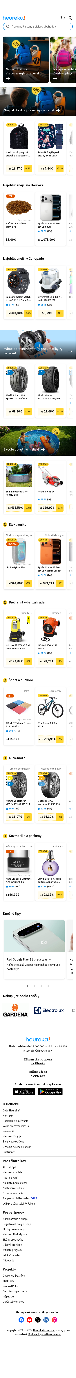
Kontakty (8, 1116)
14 (49, 575)
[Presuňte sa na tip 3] (41, 986)
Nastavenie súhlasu (14, 1188)
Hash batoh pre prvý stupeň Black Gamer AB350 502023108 (17, 154)
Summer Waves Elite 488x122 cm (17, 493)
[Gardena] (15, 1010)
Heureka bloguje (12, 1136)
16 (49, 653)
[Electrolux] (49, 1010)
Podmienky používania (15, 1121)
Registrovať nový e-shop (17, 1224)
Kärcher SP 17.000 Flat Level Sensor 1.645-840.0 (18, 647)
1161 (50, 886)
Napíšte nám (38, 1063)
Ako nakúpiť (9, 1167)
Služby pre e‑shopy (14, 1229)
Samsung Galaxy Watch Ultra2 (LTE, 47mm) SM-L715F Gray (18, 299)
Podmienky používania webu (44, 1334)
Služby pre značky (13, 1240)
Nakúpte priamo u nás (15, 1183)
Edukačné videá (12, 1255)
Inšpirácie (8, 1297)
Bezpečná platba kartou (16, 1198)
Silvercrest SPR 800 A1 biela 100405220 (50, 299)
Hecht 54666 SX (46, 491)
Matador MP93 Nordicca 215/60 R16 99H (49, 802)
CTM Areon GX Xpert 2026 (48, 725)
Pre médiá (8, 1131)
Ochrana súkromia (13, 1193)
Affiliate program (12, 1250)
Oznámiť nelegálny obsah (17, 1147)
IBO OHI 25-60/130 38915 (47, 647)
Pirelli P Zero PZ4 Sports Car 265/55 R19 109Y (18, 397)
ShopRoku (9, 1281)
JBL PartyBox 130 (15, 567)
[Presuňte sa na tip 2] (34, 986)
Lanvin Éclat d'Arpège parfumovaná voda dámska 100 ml (49, 880)
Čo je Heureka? (11, 1111)
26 (49, 304)
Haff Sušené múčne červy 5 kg (16, 225)
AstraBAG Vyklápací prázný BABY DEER (48, 154)
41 (49, 808)
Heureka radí (10, 1178)
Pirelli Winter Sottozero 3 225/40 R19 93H (50, 397)
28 (49, 231)
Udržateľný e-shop (13, 1302)
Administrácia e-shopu (15, 1219)
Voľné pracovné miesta (16, 1126)
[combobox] (38, 26)
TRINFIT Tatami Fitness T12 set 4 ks (18, 725)
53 (17, 304)
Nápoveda (8, 1261)
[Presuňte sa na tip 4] (48, 986)
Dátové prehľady (12, 1245)
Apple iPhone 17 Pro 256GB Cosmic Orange (49, 569)
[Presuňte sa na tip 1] (27, 986)
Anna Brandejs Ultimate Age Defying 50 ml (19, 880)
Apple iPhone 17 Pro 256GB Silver (49, 225)
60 (17, 886)
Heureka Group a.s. (44, 1330)
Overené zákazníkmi (14, 1276)
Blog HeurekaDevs (13, 1142)
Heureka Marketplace (15, 1235)
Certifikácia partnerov (15, 1291)
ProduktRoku (10, 1286)
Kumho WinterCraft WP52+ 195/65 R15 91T (18, 802)
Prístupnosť (10, 1152)
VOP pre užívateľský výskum (19, 1204)
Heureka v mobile (12, 1172)
